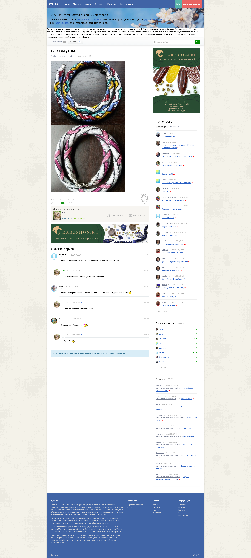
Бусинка (54, 3)
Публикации (174, 127)
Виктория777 (166, 223)
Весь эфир (159, 311)
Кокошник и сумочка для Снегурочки (176, 183)
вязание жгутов (90, 200)
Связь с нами (183, 515)
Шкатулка (165, 191)
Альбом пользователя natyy (167, 399)
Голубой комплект (169, 226)
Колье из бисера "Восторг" (172, 165)
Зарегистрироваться (192, 4)
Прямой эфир (164, 121)
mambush (62, 254)
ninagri (164, 133)
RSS (165, 311)
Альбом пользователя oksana (167, 436)
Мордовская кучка (169, 296)
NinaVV (164, 285)
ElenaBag (165, 188)
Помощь (181, 513)
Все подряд (59, 42)
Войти (178, 4)
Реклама (181, 510)
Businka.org (55, 555)
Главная (67, 4)
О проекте (182, 505)
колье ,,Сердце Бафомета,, (173, 288)
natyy (164, 171)
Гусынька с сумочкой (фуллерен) (175, 261)
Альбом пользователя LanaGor (168, 388)
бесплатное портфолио (89, 19)
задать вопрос (62, 22)
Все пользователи (162, 367)
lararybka (62, 319)
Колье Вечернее (168, 305)
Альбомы (75, 42)
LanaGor (164, 241)
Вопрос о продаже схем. (172, 209)
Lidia (64, 212)
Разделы (156, 507)
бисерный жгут (78, 200)
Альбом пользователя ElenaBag (168, 428)
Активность (157, 513)
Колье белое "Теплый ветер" (173, 279)
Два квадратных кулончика (173, 244)
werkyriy (165, 250)
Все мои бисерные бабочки (173, 200)
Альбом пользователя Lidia (62, 56)
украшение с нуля (153, 19)
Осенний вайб (167, 174)
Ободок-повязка (168, 136)
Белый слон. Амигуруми (171, 270)
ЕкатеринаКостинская (169, 197)
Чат (121, 4)
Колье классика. (168, 218)
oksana (164, 215)
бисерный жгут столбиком (62, 200)
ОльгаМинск (166, 153)
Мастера (77, 4)
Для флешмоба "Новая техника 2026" (177, 156)
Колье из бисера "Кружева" (172, 253)
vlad (163, 142)
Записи (155, 505)
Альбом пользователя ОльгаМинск (169, 455)
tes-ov (164, 162)
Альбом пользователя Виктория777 (170, 417)
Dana (61, 287)
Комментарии (162, 127)
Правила (181, 507)
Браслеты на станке (169, 235)
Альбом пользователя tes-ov (167, 407)
